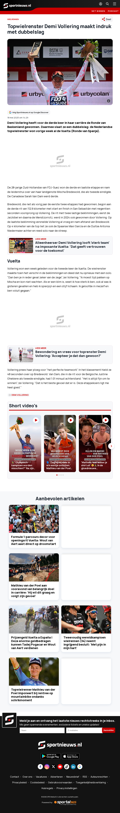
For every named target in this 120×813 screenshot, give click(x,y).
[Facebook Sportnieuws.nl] (40, 767)
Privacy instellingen (67, 788)
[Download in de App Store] (70, 756)
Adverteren (56, 776)
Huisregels (47, 788)
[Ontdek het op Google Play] (50, 756)
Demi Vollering (20, 395)
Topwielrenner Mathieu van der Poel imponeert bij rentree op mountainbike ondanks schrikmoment (33, 695)
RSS (85, 776)
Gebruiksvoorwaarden (60, 782)
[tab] (57, 475)
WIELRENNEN (13, 19)
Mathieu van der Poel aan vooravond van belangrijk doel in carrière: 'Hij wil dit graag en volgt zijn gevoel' (33, 590)
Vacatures (41, 776)
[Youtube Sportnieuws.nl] (60, 767)
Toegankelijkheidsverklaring (91, 782)
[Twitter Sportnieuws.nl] (53, 767)
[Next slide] (111, 446)
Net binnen (98, 11)
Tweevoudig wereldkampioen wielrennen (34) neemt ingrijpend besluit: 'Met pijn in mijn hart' (85, 642)
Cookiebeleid (37, 782)
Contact (14, 776)
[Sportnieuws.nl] (17, 5)
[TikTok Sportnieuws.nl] (66, 767)
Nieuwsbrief (72, 776)
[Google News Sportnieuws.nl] (79, 767)
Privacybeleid (19, 782)
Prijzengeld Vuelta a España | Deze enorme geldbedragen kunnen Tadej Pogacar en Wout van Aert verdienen (33, 642)
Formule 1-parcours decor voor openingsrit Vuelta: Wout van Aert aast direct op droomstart (33, 540)
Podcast (113, 11)
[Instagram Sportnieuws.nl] (46, 767)
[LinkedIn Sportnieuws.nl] (73, 767)
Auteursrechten (99, 776)
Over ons (27, 776)
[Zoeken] (107, 4)
